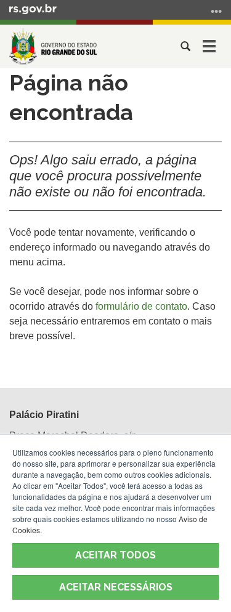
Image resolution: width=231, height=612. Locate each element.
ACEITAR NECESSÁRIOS (115, 587)
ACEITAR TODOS (115, 555)
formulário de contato (141, 306)
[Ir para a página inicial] (53, 46)
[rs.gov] (33, 9)
